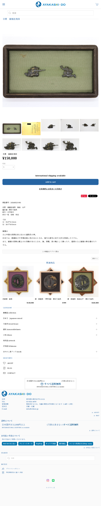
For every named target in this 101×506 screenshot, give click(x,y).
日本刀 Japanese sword (12, 318)
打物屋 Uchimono (10, 346)
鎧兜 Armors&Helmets (12, 330)
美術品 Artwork (9, 341)
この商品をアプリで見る (50, 251)
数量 (4, 163)
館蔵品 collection (9, 313)
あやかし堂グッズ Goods (12, 352)
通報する (95, 258)
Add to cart (50, 182)
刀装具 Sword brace (10, 324)
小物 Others (7, 335)
